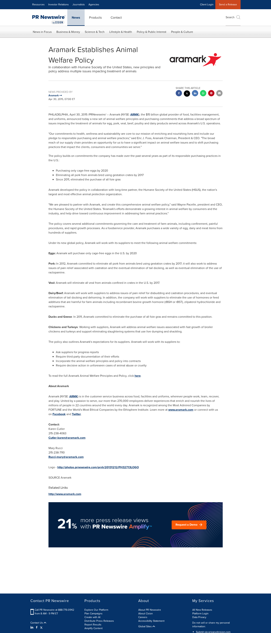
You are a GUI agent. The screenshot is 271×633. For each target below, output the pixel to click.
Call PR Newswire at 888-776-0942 (54, 610)
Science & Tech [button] (95, 32)
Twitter (76, 414)
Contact (116, 17)
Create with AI (92, 617)
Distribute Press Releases (99, 621)
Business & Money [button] (68, 32)
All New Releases (202, 610)
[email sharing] (219, 93)
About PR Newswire (149, 610)
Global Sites (145, 626)
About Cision (145, 613)
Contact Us (37, 623)
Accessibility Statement (151, 621)
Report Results (92, 625)
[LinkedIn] (32, 627)
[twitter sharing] (187, 94)
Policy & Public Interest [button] (151, 32)
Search (230, 17)
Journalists (78, 4)
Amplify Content (93, 628)
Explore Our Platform (96, 610)
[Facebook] (36, 627)
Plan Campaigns (93, 613)
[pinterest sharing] (211, 93)
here (138, 376)
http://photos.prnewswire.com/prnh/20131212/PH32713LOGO (98, 467)
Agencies (93, 4)
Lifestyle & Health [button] (120, 32)
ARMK (134, 114)
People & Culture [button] (182, 32)
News (76, 17)
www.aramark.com (180, 410)
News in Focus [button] (42, 32)
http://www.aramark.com (64, 494)
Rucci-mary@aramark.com (66, 457)
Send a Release (228, 4)
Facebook (59, 414)
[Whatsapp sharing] (203, 93)
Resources (38, 4)
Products (95, 17)
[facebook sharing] (179, 93)
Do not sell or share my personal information (211, 624)
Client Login (206, 4)
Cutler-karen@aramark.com (67, 438)
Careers (142, 617)
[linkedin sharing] (195, 93)
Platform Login (200, 613)
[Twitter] (41, 627)
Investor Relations (58, 4)
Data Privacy (199, 617)
